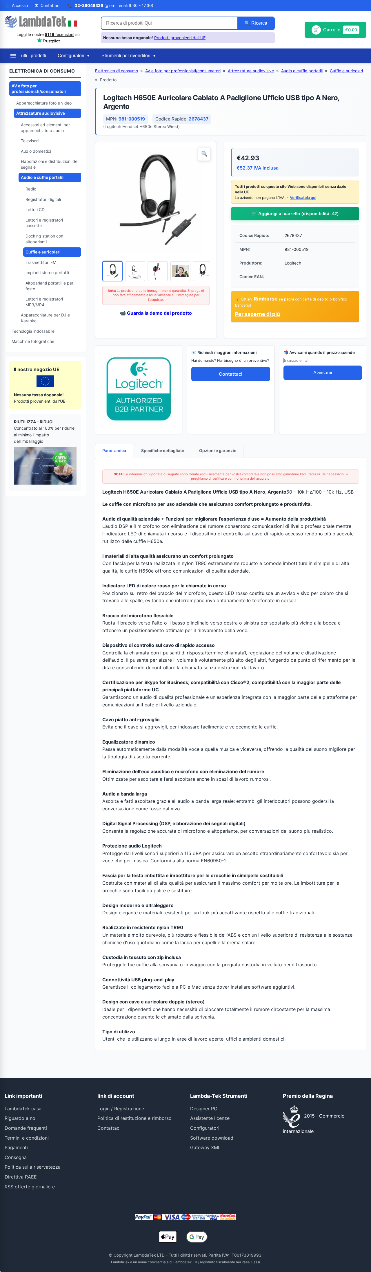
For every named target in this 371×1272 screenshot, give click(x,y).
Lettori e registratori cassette (44, 222)
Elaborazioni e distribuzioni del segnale (49, 164)
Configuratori (204, 1128)
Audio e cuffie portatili (43, 177)
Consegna (16, 1157)
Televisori (30, 140)
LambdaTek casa (23, 1108)
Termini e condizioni (27, 1138)
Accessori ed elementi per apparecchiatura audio (45, 127)
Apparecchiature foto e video (44, 102)
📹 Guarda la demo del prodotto (156, 313)
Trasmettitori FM (41, 262)
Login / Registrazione (120, 1108)
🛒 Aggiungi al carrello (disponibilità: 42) (295, 213)
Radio (31, 188)
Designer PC (203, 1108)
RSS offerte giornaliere (30, 1187)
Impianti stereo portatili (47, 272)
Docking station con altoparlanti (44, 238)
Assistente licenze (210, 1118)
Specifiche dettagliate (162, 450)
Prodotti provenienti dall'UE (179, 37)
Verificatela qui (303, 197)
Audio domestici (36, 151)
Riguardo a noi (21, 1118)
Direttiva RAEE (21, 1177)
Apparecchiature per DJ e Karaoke (45, 317)
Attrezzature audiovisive (40, 113)
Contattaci (230, 374)
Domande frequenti (26, 1128)
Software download (211, 1138)
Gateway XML (205, 1147)
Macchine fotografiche (33, 341)
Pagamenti (16, 1147)
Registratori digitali (43, 199)
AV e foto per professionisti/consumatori (39, 88)
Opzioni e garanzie (217, 450)
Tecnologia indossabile (33, 331)
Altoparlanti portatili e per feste (49, 285)
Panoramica (114, 450)
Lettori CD (35, 209)
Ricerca (258, 23)
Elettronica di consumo (116, 70)
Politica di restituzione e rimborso (134, 1118)
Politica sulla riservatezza (33, 1167)
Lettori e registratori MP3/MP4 (44, 301)
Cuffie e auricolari (43, 251)
